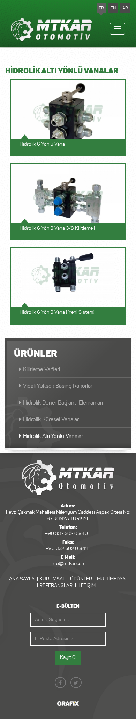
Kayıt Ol (68, 657)
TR (101, 7)
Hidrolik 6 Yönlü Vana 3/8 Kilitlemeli (57, 228)
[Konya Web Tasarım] (68, 703)
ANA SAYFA (22, 579)
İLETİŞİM (86, 585)
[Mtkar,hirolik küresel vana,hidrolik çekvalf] (68, 478)
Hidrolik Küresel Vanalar (51, 419)
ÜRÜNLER (81, 579)
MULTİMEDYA (111, 579)
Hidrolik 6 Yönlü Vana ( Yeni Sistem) (57, 312)
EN (113, 7)
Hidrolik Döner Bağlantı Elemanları (63, 402)
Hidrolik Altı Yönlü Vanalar (53, 436)
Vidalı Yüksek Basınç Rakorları (58, 386)
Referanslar (56, 585)
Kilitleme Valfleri (41, 369)
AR (125, 7)
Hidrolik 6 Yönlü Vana (42, 144)
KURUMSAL (52, 579)
